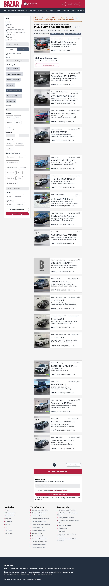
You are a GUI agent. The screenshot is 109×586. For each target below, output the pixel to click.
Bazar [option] (11, 49)
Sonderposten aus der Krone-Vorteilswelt (66, 535)
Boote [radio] (10, 37)
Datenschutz (25, 574)
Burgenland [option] (10, 157)
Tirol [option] (19, 173)
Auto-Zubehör (39, 61)
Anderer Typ (11, 101)
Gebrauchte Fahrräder (38, 530)
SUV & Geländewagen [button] (72, 34)
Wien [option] (19, 178)
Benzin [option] (9, 117)
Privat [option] (9, 196)
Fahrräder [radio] (11, 27)
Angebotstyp (10, 201)
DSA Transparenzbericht (12, 574)
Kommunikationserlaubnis (58, 490)
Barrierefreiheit (69, 572)
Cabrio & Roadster (12, 69)
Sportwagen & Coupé (13, 96)
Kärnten (7, 524)
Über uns (7, 572)
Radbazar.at (68, 531)
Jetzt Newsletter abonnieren (59, 494)
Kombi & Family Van (13, 79)
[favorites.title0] (62, 4)
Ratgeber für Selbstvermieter (70, 510)
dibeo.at (7, 568)
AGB (44, 572)
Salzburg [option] (23, 167)
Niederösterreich (10, 513)
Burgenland (8, 533)
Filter (7, 18)
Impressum (16, 572)
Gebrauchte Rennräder (39, 544)
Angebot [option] (9, 204)
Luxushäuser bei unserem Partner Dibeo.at (68, 521)
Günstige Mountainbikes (39, 542)
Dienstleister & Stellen (68, 10)
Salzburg (8, 519)
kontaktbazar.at (68, 568)
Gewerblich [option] (18, 196)
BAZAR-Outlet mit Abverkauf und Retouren (67, 514)
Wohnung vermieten (70, 525)
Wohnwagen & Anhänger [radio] (16, 30)
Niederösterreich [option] (12, 162)
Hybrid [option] (18, 122)
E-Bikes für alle (68, 528)
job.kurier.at (25, 568)
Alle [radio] (9, 22)
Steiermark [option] (10, 173)
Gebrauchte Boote (37, 516)
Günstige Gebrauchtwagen (40, 510)
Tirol (6, 527)
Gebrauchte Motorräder (39, 513)
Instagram (37, 579)
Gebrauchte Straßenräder (39, 539)
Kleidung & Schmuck (43, 10)
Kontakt (23, 572)
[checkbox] (17, 54)
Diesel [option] (17, 117)
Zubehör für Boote (37, 527)
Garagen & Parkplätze (52, 61)
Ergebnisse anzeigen (17, 214)
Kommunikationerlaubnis (44, 574)
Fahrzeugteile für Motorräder (40, 519)
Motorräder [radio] (11, 35)
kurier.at (51, 568)
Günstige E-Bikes (37, 533)
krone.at (59, 568)
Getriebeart (9, 140)
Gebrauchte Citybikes (38, 536)
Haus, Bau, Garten (55, 10)
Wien (6, 510)
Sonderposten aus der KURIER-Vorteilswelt (67, 540)
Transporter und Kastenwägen (41, 524)
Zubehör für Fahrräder (38, 547)
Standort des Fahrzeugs (13, 153)
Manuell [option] (9, 144)
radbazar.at (15, 568)
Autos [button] (53, 34)
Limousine (10, 85)
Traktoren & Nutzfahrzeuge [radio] (16, 32)
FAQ (32, 574)
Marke (8, 57)
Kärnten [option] (21, 157)
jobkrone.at (34, 568)
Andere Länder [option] (11, 183)
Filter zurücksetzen (18, 210)
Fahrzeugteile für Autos (39, 521)
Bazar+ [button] (60, 34)
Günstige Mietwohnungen (70, 518)
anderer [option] (9, 128)
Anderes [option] (9, 149)
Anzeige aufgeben (48, 65)
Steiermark (8, 521)
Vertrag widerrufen (34, 572)
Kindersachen (32, 10)
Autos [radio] (10, 24)
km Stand (9, 132)
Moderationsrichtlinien (53, 572)
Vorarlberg (8, 530)
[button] (30, 4)
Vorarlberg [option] (10, 178)
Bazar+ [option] (23, 49)
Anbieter (8, 193)
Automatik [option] (19, 144)
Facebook (30, 579)
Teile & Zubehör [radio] (13, 40)
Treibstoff (8, 113)
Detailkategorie (10, 65)
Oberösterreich (10, 516)
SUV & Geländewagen (13, 90)
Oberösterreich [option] (12, 167)
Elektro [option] (9, 122)
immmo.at (43, 568)
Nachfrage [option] (20, 204)
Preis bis (8, 106)
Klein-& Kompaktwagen (14, 74)
